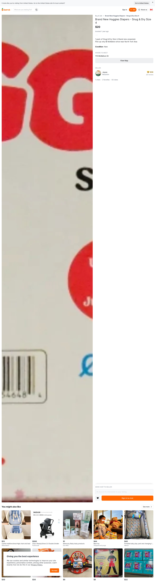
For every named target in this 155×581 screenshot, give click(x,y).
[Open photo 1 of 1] (47, 258)
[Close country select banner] (152, 2)
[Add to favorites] (97, 498)
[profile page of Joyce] (98, 73)
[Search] (36, 9)
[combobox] (24, 10)
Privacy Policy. (37, 565)
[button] (147, 507)
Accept (54, 570)
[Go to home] (6, 9)
